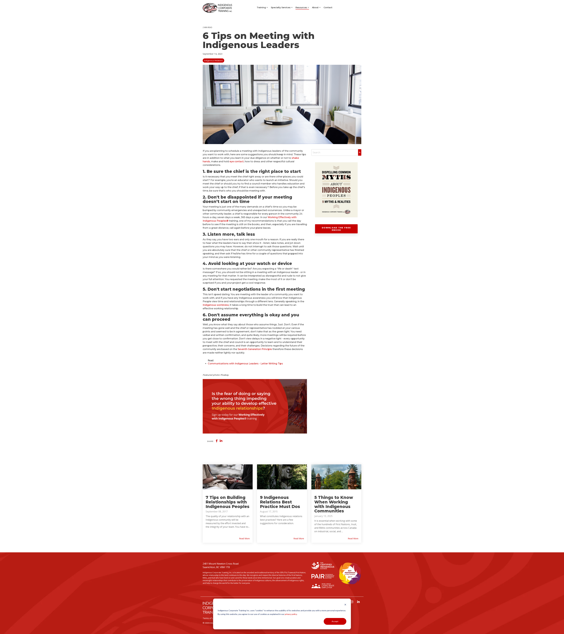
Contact (328, 7)
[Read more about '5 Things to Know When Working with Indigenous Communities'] (336, 476)
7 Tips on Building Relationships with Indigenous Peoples (227, 502)
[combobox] (334, 152)
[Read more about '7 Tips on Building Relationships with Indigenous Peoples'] (228, 476)
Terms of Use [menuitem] (209, 618)
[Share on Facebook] (217, 440)
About (315, 7)
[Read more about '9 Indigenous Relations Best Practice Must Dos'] (282, 476)
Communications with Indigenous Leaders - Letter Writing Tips (245, 363)
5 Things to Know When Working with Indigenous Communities (333, 504)
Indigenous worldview (216, 305)
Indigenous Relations (213, 60)
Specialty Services (281, 7)
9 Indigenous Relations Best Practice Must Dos (280, 502)
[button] (352, 602)
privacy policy (291, 614)
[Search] (359, 152)
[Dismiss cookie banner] (345, 605)
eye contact (237, 161)
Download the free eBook (336, 228)
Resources (301, 7)
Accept (335, 621)
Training (261, 7)
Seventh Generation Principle (255, 349)
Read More (244, 538)
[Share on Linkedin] (221, 440)
